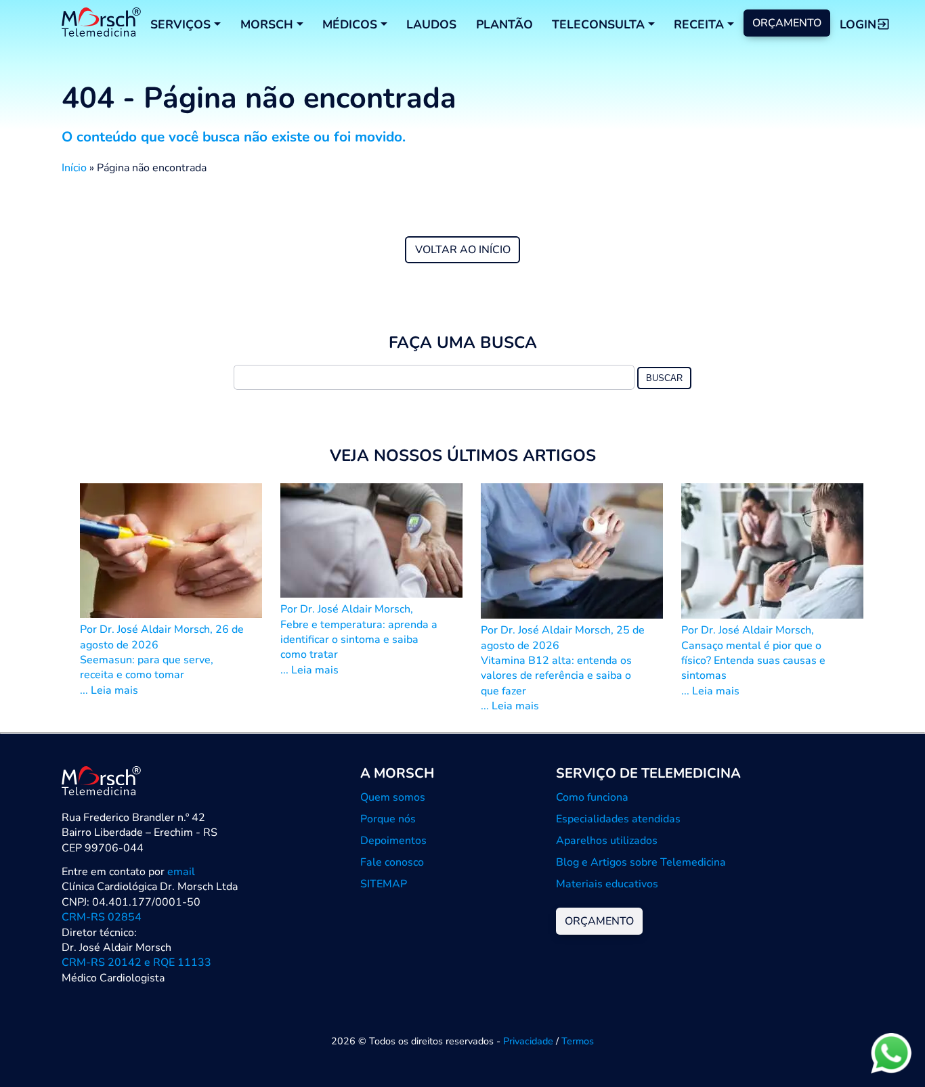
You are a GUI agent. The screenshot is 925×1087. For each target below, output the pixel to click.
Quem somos (392, 797)
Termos (577, 1041)
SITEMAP (383, 884)
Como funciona (592, 797)
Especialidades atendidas (618, 819)
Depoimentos (393, 840)
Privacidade (528, 1041)
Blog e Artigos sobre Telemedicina (641, 862)
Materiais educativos (607, 884)
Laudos (431, 24)
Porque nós (388, 819)
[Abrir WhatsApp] (891, 1052)
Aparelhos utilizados (607, 840)
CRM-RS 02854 (102, 917)
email (181, 871)
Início (74, 167)
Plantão (504, 24)
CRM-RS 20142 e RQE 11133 (136, 962)
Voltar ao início (463, 249)
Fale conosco (392, 862)
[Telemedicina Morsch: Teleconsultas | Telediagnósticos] (101, 24)
